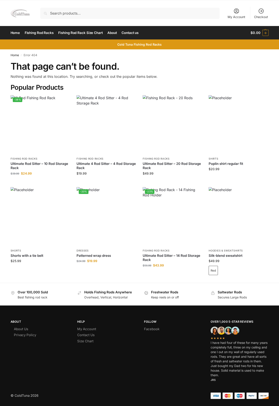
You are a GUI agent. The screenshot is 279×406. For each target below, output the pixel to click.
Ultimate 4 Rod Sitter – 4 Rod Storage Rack (106, 166)
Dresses (83, 250)
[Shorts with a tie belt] (40, 217)
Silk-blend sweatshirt (225, 255)
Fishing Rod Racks (24, 158)
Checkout (261, 17)
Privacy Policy (25, 335)
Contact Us (86, 335)
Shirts (213, 158)
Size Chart (85, 341)
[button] (259, 32)
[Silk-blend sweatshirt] (238, 217)
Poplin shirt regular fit (226, 164)
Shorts (16, 250)
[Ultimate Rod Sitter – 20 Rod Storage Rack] (172, 125)
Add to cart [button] (40, 182)
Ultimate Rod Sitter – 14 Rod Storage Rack (171, 257)
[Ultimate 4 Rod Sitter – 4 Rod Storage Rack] (106, 125)
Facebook (151, 329)
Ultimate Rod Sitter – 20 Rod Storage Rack (172, 166)
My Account (236, 17)
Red (213, 270)
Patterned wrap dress (94, 255)
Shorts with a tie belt (27, 255)
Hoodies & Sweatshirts (226, 250)
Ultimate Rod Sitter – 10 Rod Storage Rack (39, 166)
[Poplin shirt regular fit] (238, 125)
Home (15, 55)
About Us (21, 329)
